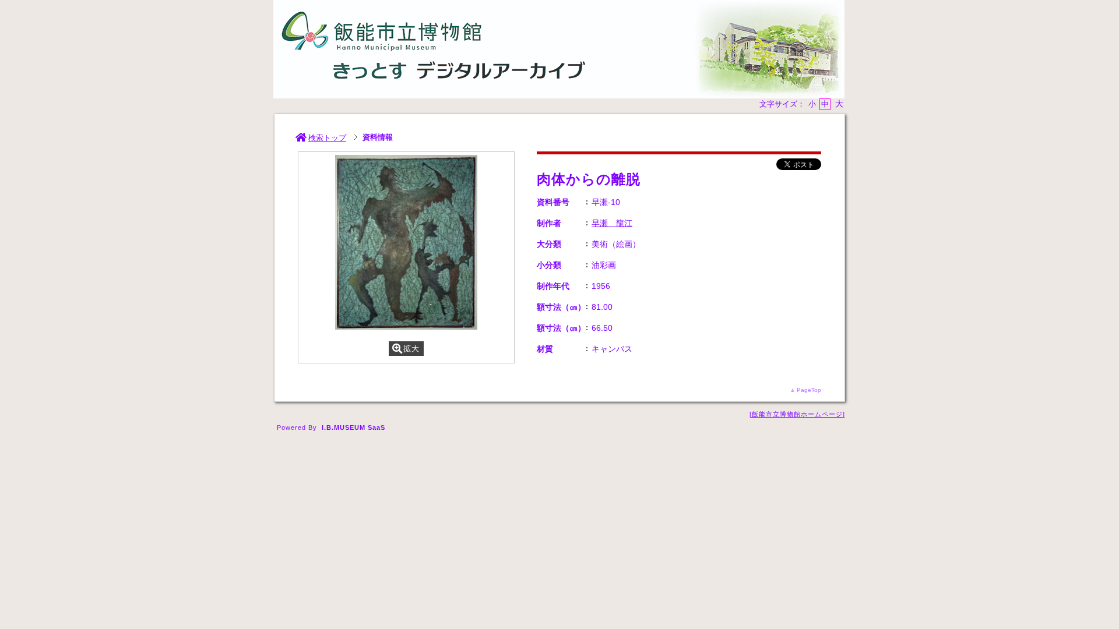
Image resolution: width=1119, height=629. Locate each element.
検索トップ (327, 137)
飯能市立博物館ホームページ (797, 414)
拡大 (411, 348)
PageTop (809, 390)
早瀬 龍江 (612, 223)
